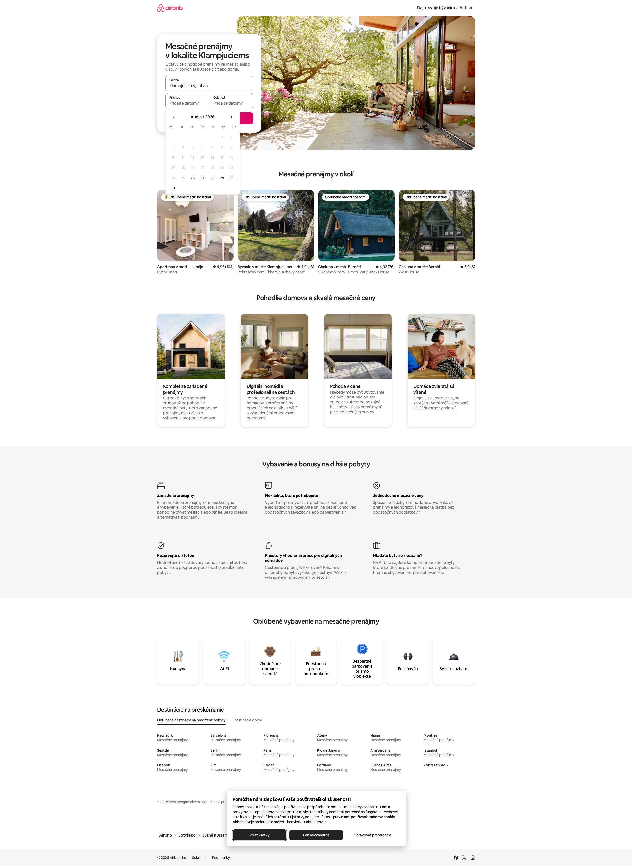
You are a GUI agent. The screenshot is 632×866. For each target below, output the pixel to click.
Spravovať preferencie (372, 835)
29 (222, 178)
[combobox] (209, 86)
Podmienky (221, 857)
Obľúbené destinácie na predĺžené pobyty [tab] (191, 720)
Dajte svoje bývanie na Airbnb (444, 7)
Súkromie (199, 857)
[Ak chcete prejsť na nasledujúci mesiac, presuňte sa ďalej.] (231, 117)
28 (212, 178)
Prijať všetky (259, 835)
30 (231, 178)
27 (202, 178)
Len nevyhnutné (316, 835)
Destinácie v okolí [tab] (248, 720)
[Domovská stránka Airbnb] (170, 8)
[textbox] (187, 103)
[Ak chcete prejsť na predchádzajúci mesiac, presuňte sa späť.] (174, 117)
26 (193, 178)
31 (173, 188)
